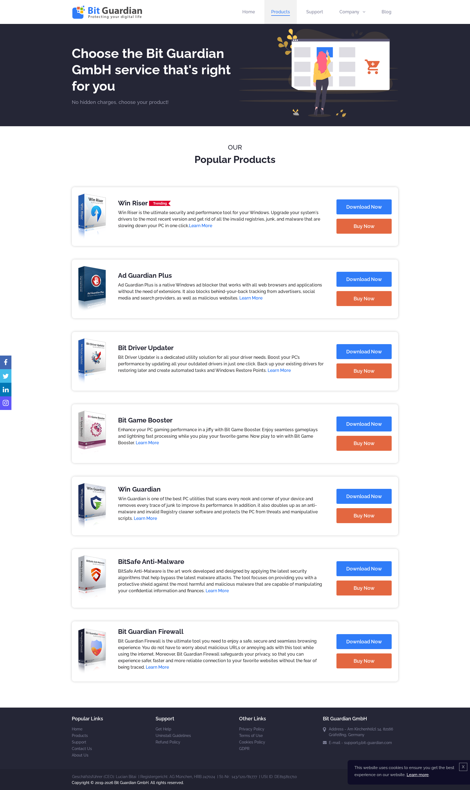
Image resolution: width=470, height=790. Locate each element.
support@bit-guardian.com (368, 742)
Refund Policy (168, 742)
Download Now (364, 207)
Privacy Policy (251, 729)
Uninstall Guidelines (173, 735)
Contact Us (82, 748)
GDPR (244, 748)
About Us (80, 755)
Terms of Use (251, 735)
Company (349, 11)
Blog (386, 11)
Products (280, 11)
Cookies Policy (252, 742)
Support (314, 11)
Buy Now (364, 226)
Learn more (418, 774)
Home (248, 11)
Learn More (200, 225)
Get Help (163, 729)
